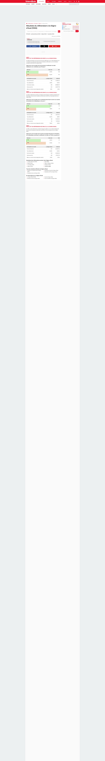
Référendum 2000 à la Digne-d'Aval (34, 42)
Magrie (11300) (30, 166)
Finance (60, 1)
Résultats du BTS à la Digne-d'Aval (51, 171)
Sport (48, 1)
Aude (40, 23)
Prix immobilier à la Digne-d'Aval (51, 178)
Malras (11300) (43, 33)
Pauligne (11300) (48, 164)
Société (32, 4)
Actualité (64, 26)
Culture (54, 1)
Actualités (41, 1)
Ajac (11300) (47, 161)
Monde (49, 4)
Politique (28, 4)
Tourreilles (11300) (51, 33)
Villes (53, 4)
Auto (65, 1)
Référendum (30, 23)
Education (44, 4)
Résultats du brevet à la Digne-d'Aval (51, 170)
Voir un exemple (76, 26)
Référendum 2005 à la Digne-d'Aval (33, 41)
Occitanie (36, 23)
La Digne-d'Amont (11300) (35, 33)
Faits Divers (38, 4)
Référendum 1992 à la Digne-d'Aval (49, 41)
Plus (70, 1)
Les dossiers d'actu (66, 28)
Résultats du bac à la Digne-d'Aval (33, 173)
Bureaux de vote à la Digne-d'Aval (33, 178)
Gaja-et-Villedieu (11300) (49, 163)
